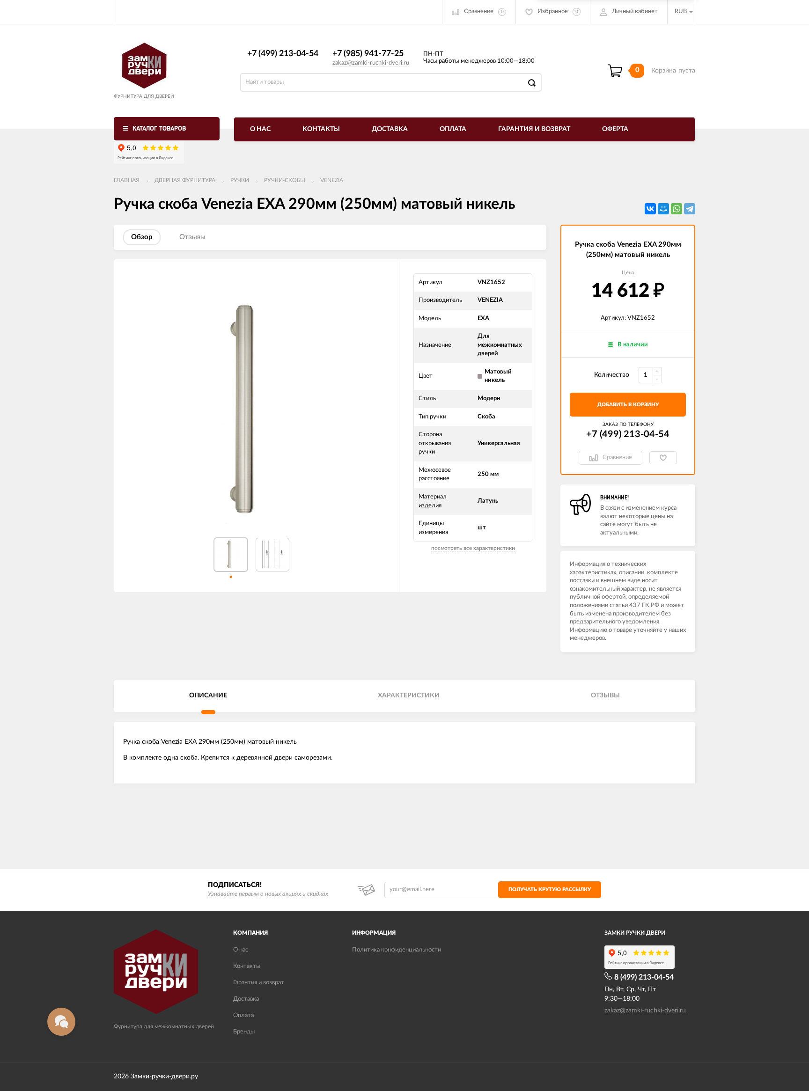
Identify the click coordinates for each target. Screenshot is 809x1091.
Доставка (390, 129)
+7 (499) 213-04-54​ (282, 54)
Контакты (321, 129)
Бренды (244, 1032)
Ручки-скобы (284, 180)
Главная (127, 180)
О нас (260, 129)
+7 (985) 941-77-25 (368, 54)
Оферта (615, 129)
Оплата (453, 129)
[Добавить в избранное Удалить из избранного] (663, 457)
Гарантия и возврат (534, 129)
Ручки (239, 180)
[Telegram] (689, 208)
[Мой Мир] (663, 208)
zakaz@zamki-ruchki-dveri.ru (370, 63)
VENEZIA (331, 180)
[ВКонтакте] (650, 208)
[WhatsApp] (676, 208)
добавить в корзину (628, 404)
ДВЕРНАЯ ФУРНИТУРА (184, 180)
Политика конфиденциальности (396, 950)
